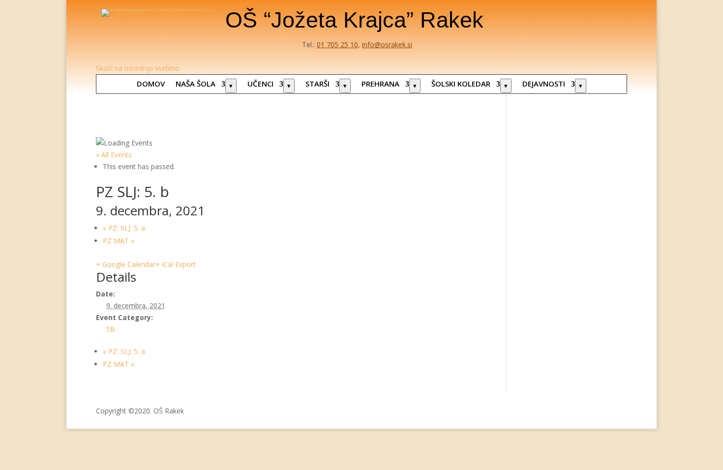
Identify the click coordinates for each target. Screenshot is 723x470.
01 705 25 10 (337, 44)
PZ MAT (118, 240)
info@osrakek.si (387, 44)
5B (110, 329)
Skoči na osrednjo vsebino (138, 68)
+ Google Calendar (125, 264)
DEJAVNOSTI (543, 83)
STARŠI (317, 83)
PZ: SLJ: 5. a (124, 228)
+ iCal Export (175, 264)
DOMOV (151, 83)
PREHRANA (380, 83)
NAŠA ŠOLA (195, 83)
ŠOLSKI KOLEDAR (460, 83)
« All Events (114, 154)
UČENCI (260, 83)
